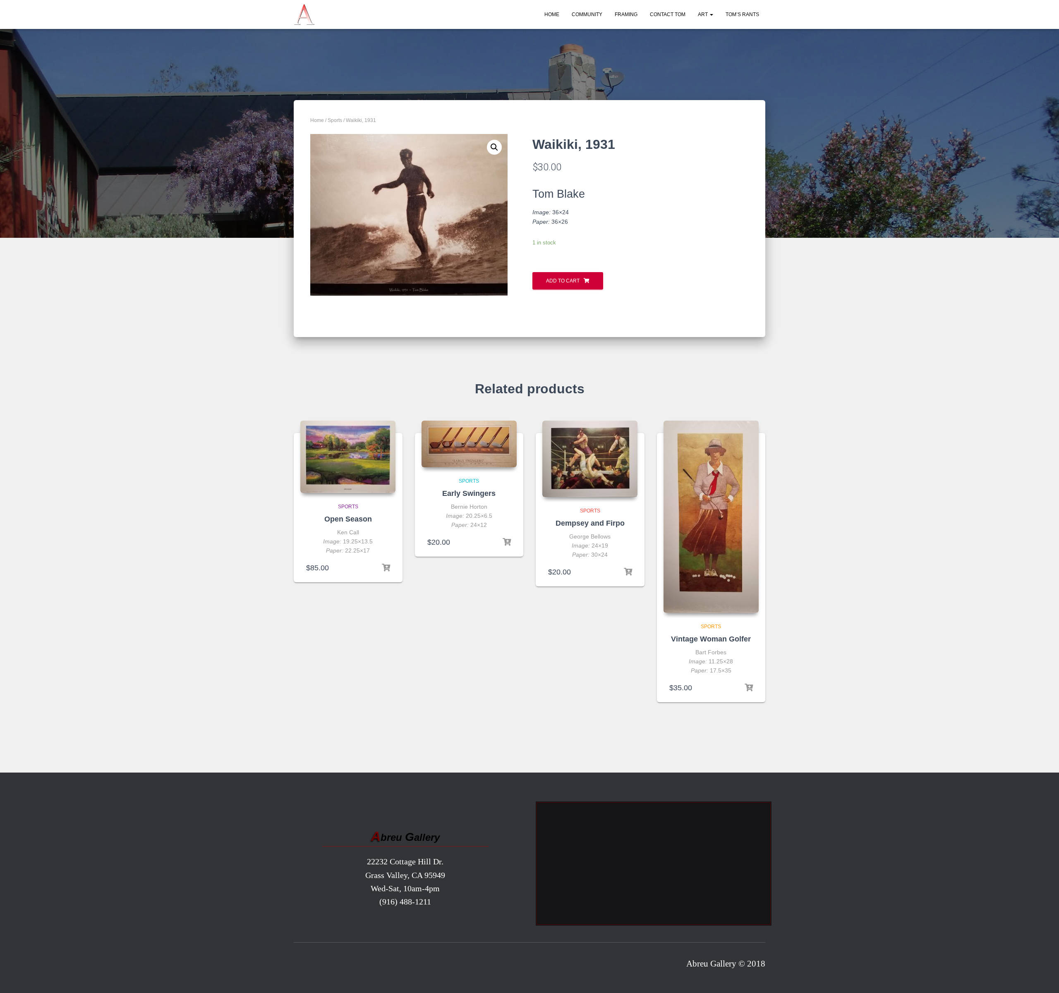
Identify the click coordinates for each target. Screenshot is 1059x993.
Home (551, 14)
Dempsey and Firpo (590, 523)
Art (703, 14)
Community (587, 14)
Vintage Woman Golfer (711, 639)
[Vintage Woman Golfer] (711, 517)
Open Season (348, 519)
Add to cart (563, 281)
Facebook (303, 966)
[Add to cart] (386, 568)
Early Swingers (469, 493)
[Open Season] (347, 457)
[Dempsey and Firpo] (589, 459)
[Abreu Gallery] (304, 14)
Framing (626, 14)
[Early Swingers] (469, 444)
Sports (335, 120)
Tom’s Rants (742, 14)
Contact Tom (667, 14)
